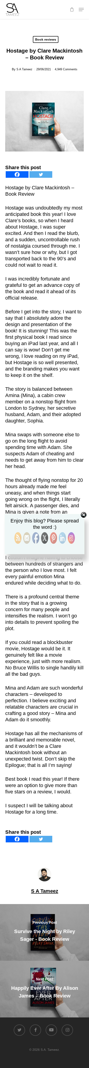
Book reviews (45, 39)
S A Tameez (24, 69)
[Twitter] (40, 174)
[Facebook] (17, 174)
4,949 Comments (66, 69)
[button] (81, 9)
